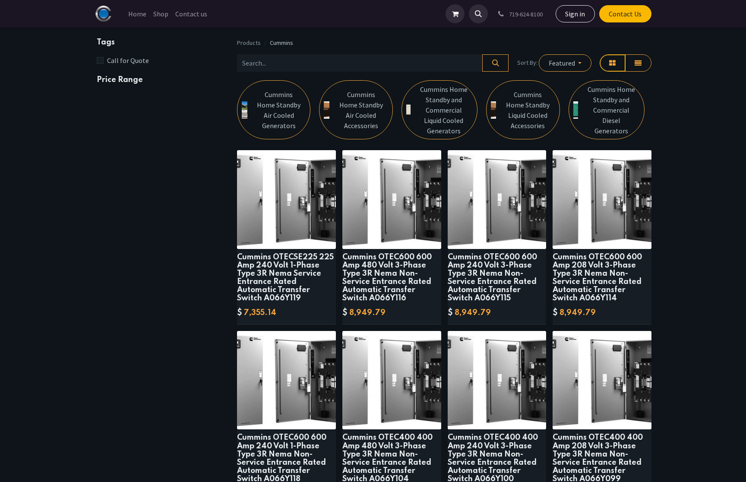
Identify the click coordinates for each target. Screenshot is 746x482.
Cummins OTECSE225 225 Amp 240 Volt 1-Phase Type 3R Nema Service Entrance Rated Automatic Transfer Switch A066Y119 (285, 277)
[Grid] (613, 63)
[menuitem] (137, 13)
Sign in (575, 13)
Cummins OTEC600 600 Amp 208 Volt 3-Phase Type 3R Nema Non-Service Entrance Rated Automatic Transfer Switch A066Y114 (597, 277)
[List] (638, 63)
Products (249, 43)
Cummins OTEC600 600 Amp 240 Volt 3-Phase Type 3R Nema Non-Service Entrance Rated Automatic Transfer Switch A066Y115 (492, 277)
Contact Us (625, 13)
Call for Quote (128, 60)
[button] (478, 13)
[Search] (495, 63)
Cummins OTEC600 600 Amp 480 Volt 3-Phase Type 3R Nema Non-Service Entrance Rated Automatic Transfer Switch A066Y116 (387, 277)
